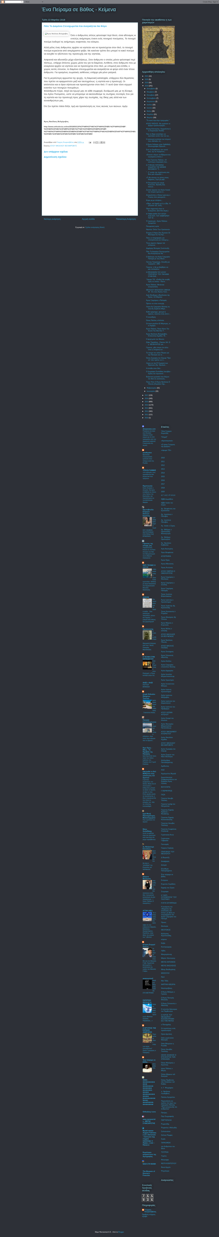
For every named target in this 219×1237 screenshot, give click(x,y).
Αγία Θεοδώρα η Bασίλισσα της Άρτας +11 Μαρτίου (158, 296)
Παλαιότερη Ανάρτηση (126, 219)
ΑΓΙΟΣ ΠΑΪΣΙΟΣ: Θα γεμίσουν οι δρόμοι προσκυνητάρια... (158, 125)
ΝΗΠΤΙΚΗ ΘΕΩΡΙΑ (168, 984)
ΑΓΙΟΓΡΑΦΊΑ (166, 556)
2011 (147, 415)
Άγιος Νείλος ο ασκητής (166, 630)
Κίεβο (163, 943)
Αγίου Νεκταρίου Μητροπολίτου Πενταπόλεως (167, 726)
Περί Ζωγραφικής (167, 1116)
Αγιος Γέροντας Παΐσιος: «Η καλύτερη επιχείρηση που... (157, 161)
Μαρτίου (150, 117)
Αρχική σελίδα (88, 219)
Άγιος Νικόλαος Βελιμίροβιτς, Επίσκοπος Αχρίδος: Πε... (156, 335)
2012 (147, 411)
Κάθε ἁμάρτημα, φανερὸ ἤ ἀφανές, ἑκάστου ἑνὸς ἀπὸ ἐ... (158, 313)
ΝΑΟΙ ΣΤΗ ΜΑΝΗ (149, 1164)
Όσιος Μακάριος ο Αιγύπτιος (168, 1064)
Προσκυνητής (148, 629)
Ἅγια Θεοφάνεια (167, 552)
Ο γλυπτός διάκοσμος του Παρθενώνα (169, 1010)
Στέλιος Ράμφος (166, 1135)
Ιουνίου (150, 108)
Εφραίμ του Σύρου (167, 888)
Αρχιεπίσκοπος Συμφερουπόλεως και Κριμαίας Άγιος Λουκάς (169, 780)
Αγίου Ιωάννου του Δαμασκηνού (168, 702)
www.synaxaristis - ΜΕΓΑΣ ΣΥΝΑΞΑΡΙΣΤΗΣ (149, 1121)
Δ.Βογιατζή (165, 857)
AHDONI (146, 597)
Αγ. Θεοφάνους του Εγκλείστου (168, 510)
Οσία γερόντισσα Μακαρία (167, 1039)
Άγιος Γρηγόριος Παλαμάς (167, 589)
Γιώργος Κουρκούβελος (150, 1211)
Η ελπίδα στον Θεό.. (153, 368)
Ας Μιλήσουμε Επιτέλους (148, 848)
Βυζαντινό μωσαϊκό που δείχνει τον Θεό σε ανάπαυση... (157, 378)
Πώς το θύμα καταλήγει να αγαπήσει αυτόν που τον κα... (158, 135)
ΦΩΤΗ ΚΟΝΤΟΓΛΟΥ (168, 1163)
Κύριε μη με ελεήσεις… (154, 200)
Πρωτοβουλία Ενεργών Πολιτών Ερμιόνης (148, 513)
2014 (147, 405)
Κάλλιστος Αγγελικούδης (166, 935)
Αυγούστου (151, 101)
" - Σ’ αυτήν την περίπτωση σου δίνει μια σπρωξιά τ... (157, 173)
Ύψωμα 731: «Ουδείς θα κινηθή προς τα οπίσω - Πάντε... (158, 280)
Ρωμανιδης (165, 1124)
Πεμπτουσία (147, 486)
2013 (147, 408)
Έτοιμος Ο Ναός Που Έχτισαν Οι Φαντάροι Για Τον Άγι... (158, 234)
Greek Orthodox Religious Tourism (149, 696)
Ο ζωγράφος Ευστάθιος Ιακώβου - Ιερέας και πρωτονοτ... (158, 373)
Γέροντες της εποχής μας (148, 545)
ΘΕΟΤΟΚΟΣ (165, 930)
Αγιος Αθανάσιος (167, 564)
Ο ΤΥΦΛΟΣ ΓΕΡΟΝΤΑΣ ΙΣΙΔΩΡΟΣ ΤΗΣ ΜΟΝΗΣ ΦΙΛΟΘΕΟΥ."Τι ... (156, 167)
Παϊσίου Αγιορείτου (168, 1097)
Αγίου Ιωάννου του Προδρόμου (168, 708)
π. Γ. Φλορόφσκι (167, 1088)
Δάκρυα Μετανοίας (147, 878)
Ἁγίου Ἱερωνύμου (167, 680)
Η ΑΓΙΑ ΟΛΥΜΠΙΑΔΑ (169, 903)
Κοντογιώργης (166, 947)
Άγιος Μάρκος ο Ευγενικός (167, 624)
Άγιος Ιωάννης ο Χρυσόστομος (167, 601)
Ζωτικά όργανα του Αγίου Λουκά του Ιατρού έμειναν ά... (158, 191)
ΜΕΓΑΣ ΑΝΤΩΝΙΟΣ (168, 962)
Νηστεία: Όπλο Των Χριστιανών (158, 229)
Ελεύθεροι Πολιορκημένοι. (166, 870)
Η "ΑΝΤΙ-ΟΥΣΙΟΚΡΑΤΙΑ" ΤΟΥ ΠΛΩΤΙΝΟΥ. (169, 897)
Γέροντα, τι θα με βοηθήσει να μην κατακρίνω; (157, 268)
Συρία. (163, 1139)
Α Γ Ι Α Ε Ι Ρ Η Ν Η (168, 495)
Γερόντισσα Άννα (167, 835)
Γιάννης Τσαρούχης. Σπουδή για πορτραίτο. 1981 (158, 263)
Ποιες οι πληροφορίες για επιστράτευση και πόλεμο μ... (158, 239)
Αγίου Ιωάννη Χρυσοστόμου (166, 691)
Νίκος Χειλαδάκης (147, 830)
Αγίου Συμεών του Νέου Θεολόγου (167, 756)
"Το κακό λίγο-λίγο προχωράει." (158, 120)
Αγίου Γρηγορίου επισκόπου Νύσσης (168, 666)
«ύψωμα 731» (166, 450)
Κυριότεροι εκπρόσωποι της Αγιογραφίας (149, 1154)
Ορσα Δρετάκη (166, 1034)
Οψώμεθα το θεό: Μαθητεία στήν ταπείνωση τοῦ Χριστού (149, 775)
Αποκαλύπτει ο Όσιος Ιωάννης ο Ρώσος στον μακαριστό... (158, 196)
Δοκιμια (164, 865)
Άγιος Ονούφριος (167, 652)
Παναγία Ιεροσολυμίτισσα (149, 721)
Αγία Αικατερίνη (167, 549)
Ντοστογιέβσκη (166, 988)
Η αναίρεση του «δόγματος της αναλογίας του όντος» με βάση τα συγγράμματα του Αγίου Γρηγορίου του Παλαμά (168, 913)
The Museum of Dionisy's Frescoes (149, 1173)
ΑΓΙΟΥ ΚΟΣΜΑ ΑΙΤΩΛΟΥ (166, 713)
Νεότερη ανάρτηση (52, 219)
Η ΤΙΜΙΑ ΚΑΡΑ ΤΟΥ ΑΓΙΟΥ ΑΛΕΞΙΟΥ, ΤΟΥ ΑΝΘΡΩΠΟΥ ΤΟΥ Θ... (157, 216)
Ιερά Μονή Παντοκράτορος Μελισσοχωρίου (149, 816)
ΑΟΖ (163, 770)
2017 (147, 395)
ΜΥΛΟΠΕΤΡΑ (154, 1066)
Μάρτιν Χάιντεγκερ (168, 958)
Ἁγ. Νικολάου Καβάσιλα (166, 544)
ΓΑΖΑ (163, 795)
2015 (147, 402)
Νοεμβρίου (151, 92)
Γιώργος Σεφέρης (167, 848)
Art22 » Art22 (148, 683)
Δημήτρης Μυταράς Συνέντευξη (157, 248)
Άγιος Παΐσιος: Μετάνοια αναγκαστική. (155, 286)
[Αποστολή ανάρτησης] (90, 142)
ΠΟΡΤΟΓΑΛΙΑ (166, 1120)
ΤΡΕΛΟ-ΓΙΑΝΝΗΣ (149, 470)
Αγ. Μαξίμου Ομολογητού (165, 538)
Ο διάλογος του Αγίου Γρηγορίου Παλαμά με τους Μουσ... (158, 258)
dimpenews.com (149, 429)
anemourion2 (148, 978)
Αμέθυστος (165, 766)
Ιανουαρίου (151, 391)
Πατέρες (164, 1113)
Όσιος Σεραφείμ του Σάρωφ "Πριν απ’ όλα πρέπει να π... (158, 359)
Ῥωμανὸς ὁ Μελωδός (169, 1128)
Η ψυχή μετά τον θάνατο (155, 339)
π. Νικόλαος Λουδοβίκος (165, 1092)
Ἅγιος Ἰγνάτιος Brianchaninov (166, 595)
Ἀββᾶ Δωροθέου (167, 499)
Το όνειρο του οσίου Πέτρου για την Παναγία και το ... (157, 354)
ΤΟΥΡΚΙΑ (164, 1152)
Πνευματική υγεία (152, 226)
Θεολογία (164, 926)
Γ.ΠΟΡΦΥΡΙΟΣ (166, 791)
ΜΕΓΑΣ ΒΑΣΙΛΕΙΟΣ (168, 966)
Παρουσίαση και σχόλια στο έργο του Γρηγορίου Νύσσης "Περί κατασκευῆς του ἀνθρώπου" (169, 1105)
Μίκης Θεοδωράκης (168, 969)
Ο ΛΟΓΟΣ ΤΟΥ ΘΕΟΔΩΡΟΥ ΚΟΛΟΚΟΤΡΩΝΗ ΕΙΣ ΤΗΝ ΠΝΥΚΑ (167, 1018)
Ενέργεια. (164, 880)
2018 (147, 86)
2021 (147, 76)
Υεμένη (163, 1156)
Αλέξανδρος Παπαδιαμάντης (167, 761)
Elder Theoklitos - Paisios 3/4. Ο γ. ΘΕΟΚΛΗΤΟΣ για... (158, 343)
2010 (147, 418)
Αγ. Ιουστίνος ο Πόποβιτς (166, 515)
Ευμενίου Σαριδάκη (168, 884)
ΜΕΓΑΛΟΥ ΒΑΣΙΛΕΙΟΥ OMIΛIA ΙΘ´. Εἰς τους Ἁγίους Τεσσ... (158, 291)
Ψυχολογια (165, 1171)
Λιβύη (163, 951)
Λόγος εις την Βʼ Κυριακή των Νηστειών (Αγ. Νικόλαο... (157, 364)
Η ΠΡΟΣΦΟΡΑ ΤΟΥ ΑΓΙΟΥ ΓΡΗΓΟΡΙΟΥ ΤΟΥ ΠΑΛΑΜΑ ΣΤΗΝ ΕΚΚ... (157, 274)
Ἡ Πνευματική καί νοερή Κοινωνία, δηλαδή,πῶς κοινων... (155, 185)
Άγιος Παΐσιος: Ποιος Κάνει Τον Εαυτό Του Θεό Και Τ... (157, 330)
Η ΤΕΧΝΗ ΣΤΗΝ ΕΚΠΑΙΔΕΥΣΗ (149, 658)
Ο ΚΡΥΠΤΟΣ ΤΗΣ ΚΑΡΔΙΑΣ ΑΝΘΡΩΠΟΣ (149, 1030)
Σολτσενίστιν (165, 1131)
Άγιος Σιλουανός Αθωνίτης (167, 656)
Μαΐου (149, 111)
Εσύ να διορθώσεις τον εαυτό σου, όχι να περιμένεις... (157, 151)
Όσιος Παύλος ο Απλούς (155, 320)
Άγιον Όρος (165, 560)
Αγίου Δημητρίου (167, 671)
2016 (147, 398)
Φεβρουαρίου (152, 388)
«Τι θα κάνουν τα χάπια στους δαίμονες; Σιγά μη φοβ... (157, 179)
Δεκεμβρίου (151, 88)
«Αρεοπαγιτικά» (167, 441)
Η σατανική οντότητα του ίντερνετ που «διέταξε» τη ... (158, 140)
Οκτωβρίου (151, 95)
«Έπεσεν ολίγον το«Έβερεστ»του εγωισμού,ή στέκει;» (158, 156)
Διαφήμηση (165, 861)
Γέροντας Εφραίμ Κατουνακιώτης (167, 818)
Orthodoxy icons (149, 1112)
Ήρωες (163, 922)
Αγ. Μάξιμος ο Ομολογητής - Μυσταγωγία (166, 531)
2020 (147, 79)
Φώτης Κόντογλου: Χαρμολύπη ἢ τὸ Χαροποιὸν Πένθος (158, 130)
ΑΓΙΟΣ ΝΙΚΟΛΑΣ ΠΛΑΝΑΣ (167, 647)
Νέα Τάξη (164, 981)
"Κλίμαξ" (164, 437)
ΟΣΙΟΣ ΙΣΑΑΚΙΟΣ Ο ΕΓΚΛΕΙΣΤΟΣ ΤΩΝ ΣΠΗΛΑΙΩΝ (168, 1057)
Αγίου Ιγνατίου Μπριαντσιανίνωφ (167, 675)
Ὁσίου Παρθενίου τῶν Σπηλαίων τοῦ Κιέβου (168, 1082)
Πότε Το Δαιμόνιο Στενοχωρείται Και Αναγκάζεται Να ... (157, 253)
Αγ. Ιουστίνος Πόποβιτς (166, 521)
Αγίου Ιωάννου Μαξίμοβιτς (166, 696)
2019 (147, 83)
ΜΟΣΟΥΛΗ (165, 973)
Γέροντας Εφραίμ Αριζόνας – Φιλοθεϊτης (167, 812)
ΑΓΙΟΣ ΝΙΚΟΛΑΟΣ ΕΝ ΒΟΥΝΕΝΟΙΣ (168, 635)
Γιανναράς (165, 844)
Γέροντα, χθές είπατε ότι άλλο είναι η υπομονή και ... (157, 349)
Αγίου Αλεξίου (166, 661)
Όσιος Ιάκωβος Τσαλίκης (166, 1050)
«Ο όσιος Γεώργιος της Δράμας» (168, 445)
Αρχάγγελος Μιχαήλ (168, 774)
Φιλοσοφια (165, 1160)
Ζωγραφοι (164, 891)
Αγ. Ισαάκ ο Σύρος (168, 526)
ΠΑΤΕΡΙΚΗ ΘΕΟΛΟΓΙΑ (147, 1001)
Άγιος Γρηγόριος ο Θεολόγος (167, 578)
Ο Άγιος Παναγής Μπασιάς (167, 999)
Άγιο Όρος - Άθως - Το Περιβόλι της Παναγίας (148, 751)
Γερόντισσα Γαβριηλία (165, 839)
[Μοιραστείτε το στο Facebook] (101, 142)
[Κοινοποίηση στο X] (99, 142)
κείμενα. (164, 939)
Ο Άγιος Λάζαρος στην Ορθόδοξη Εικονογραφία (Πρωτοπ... (158, 145)
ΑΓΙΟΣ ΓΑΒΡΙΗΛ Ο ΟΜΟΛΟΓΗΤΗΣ (168, 572)
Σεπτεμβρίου (151, 98)
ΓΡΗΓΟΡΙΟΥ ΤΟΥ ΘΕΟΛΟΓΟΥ (167, 853)
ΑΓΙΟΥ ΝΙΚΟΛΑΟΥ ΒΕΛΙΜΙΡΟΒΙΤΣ (63, 146)
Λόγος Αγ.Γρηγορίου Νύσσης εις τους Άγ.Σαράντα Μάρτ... (158, 308)
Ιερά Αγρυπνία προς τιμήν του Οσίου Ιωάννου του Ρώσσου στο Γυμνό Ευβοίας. (149, 760)
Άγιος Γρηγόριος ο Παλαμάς (156, 300)
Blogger (121, 1232)
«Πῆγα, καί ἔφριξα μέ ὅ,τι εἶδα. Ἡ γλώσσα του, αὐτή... (158, 205)
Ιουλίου (150, 105)
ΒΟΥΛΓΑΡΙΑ (165, 787)
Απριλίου (150, 114)
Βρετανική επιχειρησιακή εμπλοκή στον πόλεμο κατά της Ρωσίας (148, 459)
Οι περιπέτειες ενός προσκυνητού (168, 1029)
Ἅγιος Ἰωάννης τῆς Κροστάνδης (168, 607)
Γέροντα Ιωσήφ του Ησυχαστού (168, 805)
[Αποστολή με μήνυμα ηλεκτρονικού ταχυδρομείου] (94, 142)
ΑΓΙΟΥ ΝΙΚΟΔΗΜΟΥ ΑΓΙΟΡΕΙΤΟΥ (169, 733)
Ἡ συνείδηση (151, 317)
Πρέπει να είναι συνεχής (155, 303)
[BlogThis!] (97, 142)
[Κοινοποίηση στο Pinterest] (104, 142)
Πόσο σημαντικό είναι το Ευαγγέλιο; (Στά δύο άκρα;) (157, 210)
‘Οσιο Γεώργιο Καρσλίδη (166, 432)
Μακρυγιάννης (166, 954)
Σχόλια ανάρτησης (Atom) (94, 227)
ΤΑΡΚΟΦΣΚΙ (166, 1143)
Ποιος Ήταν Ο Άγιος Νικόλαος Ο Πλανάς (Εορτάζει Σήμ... (158, 383)
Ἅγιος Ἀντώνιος (167, 567)
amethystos (147, 453)
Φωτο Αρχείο (165, 1167)
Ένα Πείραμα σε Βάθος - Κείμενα (79, 9)
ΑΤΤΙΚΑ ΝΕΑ (147, 911)
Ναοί (163, 977)
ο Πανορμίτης (166, 1025)
